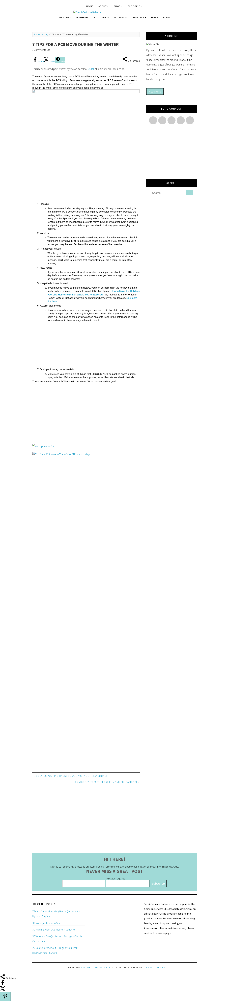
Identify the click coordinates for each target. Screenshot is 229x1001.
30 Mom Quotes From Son (46, 923)
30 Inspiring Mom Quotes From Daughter (54, 929)
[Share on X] (2, 990)
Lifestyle (138, 17)
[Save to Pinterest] (5, 996)
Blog (166, 17)
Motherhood (84, 17)
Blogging (134, 6)
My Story (65, 17)
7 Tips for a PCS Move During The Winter (75, 44)
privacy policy (155, 967)
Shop (117, 6)
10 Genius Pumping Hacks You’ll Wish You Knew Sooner (70, 775)
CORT (91, 69)
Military (119, 17)
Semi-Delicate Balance (96, 967)
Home (89, 6)
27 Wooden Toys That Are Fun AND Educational (106, 781)
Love (104, 17)
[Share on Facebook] (2, 984)
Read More (155, 91)
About (102, 6)
